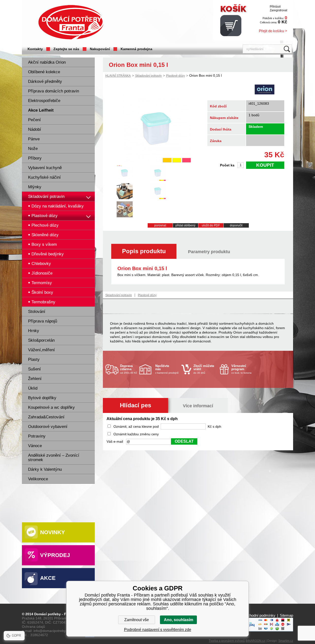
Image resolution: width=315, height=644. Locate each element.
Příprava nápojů (42, 321)
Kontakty (35, 49)
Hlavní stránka (118, 75)
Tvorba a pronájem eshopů (227, 641)
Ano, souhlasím (178, 620)
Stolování (36, 311)
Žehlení (35, 378)
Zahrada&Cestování (46, 417)
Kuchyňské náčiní (44, 177)
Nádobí (34, 129)
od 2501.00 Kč (128, 369)
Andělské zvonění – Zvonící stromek (53, 457)
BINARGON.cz (255, 641)
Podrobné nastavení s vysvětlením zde (157, 630)
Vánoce (35, 445)
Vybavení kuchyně (45, 167)
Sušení (34, 369)
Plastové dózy (175, 75)
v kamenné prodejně (167, 369)
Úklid (32, 388)
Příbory (35, 158)
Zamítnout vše (136, 620)
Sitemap (286, 615)
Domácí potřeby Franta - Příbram (71, 22)
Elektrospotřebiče (44, 100)
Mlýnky (34, 187)
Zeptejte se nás (66, 49)
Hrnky (33, 330)
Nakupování (100, 49)
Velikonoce (38, 479)
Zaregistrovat (278, 10)
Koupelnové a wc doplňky (51, 407)
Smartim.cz (285, 641)
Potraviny (37, 436)
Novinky (52, 532)
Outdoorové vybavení (47, 426)
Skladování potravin (46, 196)
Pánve (34, 139)
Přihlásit (275, 6)
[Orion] (264, 90)
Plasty (34, 359)
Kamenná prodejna (136, 49)
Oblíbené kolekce (44, 72)
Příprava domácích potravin (53, 91)
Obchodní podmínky (259, 615)
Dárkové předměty (45, 81)
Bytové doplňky (42, 397)
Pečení (34, 119)
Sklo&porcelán (41, 340)
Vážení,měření (41, 350)
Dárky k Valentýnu (45, 469)
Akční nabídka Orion (47, 62)
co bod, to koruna (241, 369)
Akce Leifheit (41, 110)
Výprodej (55, 555)
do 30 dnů (203, 369)
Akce (48, 578)
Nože (33, 148)
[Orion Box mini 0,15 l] (157, 161)
